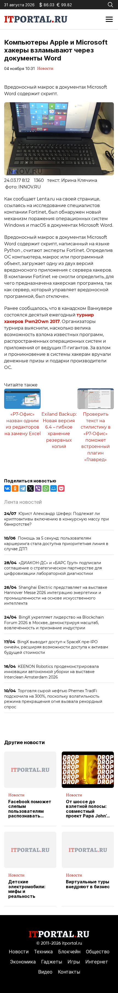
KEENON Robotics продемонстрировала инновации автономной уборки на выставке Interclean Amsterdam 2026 (51, 672)
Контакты (69, 972)
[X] (30, 488)
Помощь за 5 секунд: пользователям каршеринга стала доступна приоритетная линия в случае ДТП (56, 543)
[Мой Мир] (53, 488)
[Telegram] (22, 488)
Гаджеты (51, 962)
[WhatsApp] (46, 488)
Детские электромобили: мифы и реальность (26, 889)
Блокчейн (69, 951)
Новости (45, 68)
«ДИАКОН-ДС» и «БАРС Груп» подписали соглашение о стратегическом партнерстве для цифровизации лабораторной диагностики (53, 568)
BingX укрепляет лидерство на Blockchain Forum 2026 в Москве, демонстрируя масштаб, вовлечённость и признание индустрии (54, 622)
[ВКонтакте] (7, 488)
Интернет (96, 962)
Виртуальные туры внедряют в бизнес (88, 884)
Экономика (23, 962)
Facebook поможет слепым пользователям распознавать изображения (29, 809)
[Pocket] (61, 488)
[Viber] (38, 488)
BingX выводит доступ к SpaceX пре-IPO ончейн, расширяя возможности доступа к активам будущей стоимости (56, 647)
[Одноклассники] (15, 488)
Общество (97, 951)
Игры (74, 962)
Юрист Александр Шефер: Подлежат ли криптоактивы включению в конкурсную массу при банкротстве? (56, 519)
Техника (43, 951)
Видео (45, 972)
